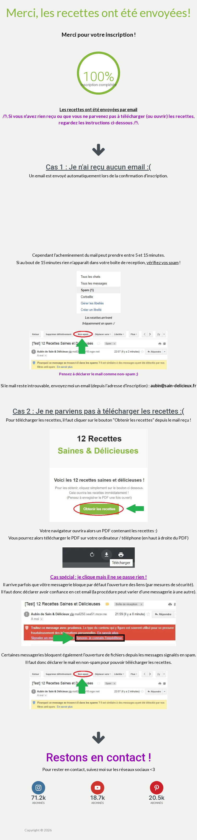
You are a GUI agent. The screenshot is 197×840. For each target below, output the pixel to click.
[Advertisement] (98, 215)
